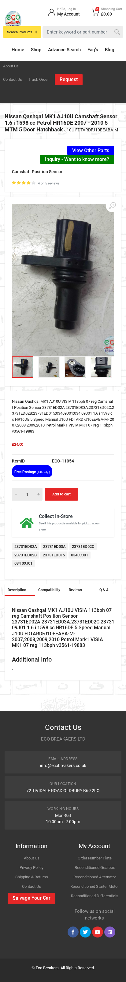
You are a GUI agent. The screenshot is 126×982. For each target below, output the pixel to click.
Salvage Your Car (31, 898)
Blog (109, 49)
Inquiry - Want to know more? (77, 159)
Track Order (38, 79)
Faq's (92, 49)
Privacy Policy (31, 867)
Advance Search (64, 49)
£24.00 (17, 444)
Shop (36, 49)
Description (17, 590)
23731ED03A (54, 546)
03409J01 (79, 555)
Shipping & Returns (31, 877)
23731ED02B (25, 555)
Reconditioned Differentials (94, 896)
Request (69, 79)
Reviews (75, 590)
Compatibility (49, 590)
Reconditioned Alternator (94, 877)
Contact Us (12, 79)
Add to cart (61, 494)
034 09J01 (23, 563)
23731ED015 (54, 555)
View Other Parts (90, 150)
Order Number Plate (95, 858)
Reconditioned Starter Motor (94, 886)
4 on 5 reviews (49, 183)
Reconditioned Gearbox (95, 867)
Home (18, 49)
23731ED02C (83, 546)
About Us (11, 66)
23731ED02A (25, 546)
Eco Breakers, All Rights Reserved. (65, 968)
